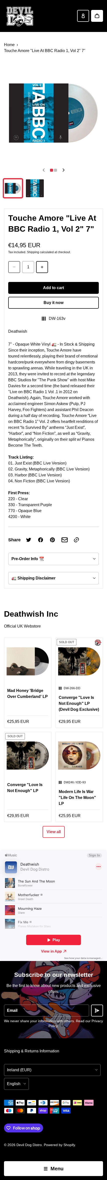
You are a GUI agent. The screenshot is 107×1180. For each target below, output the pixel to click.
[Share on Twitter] (29, 540)
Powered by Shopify (59, 1145)
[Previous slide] (44, 170)
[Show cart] (97, 16)
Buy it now (53, 303)
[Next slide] (63, 170)
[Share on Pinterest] (52, 540)
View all (54, 832)
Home (9, 45)
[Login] (83, 16)
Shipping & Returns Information (31, 1051)
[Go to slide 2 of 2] (35, 188)
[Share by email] (64, 540)
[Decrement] (14, 267)
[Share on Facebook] (41, 540)
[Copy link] (76, 540)
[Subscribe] (97, 1010)
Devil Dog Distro (29, 1145)
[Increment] (42, 267)
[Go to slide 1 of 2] (13, 188)
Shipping (33, 252)
